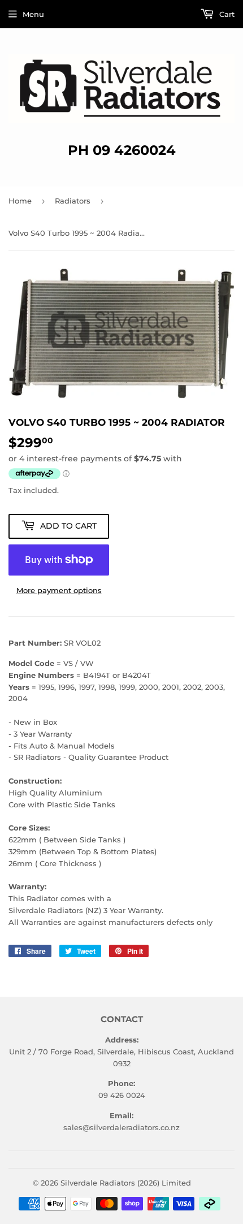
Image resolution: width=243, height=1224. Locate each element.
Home (20, 200)
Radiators (72, 200)
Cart (226, 14)
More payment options (59, 590)
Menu (33, 14)
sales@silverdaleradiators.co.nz (121, 1127)
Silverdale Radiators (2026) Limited (125, 1182)
